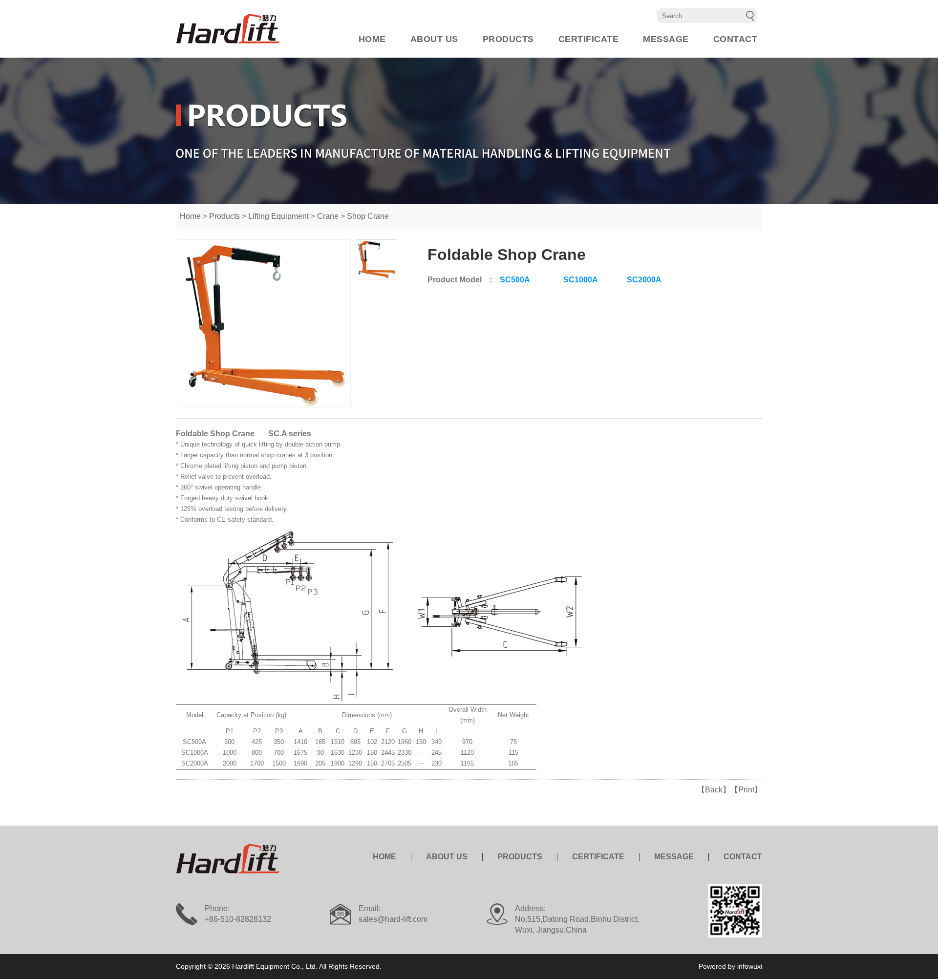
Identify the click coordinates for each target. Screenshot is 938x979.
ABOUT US (434, 39)
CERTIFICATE (588, 39)
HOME (372, 39)
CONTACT (735, 39)
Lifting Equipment (278, 216)
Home (190, 216)
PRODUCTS (508, 39)
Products (224, 216)
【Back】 (713, 790)
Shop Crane (368, 216)
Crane (328, 216)
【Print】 (746, 790)
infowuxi (749, 966)
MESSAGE (666, 39)
